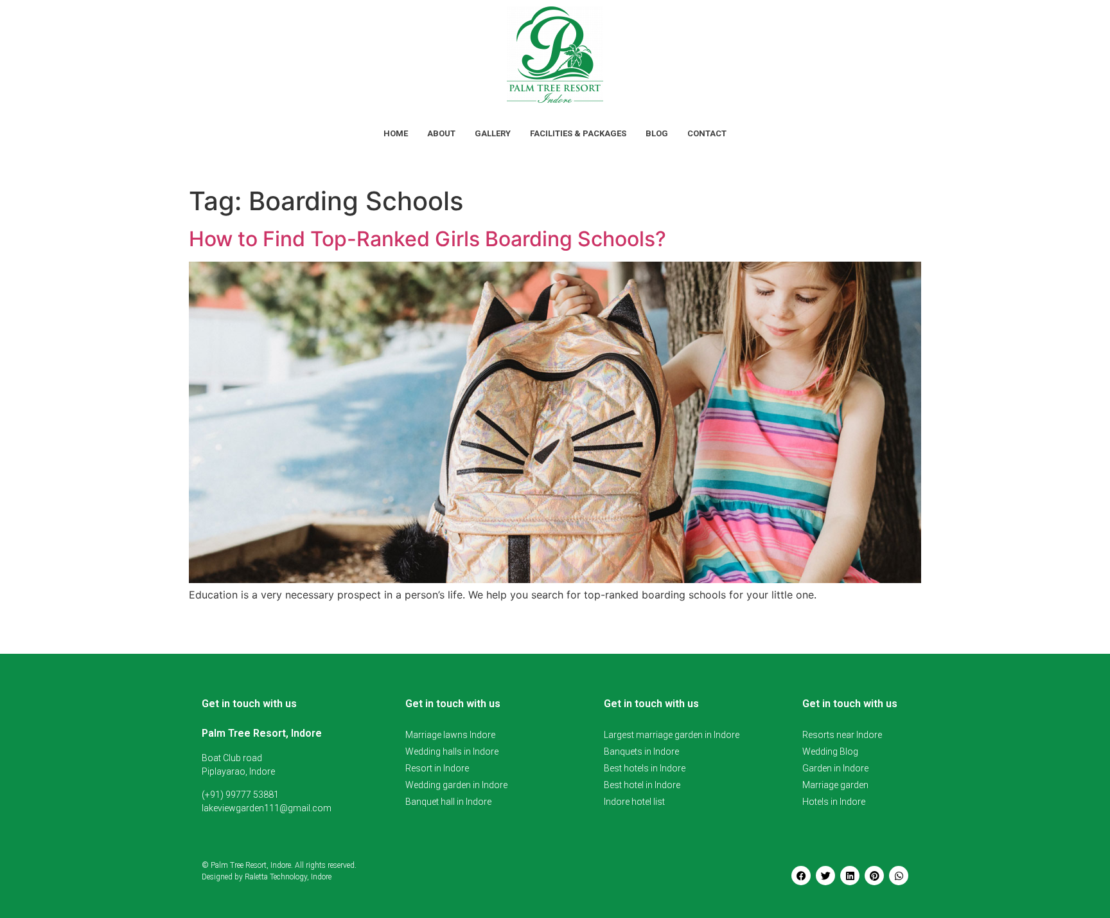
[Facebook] (801, 875)
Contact (707, 133)
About (441, 133)
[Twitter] (825, 875)
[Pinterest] (874, 875)
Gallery (493, 133)
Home (395, 133)
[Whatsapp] (898, 875)
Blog (657, 133)
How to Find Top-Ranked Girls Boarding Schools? (427, 238)
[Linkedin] (849, 875)
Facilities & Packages (578, 133)
